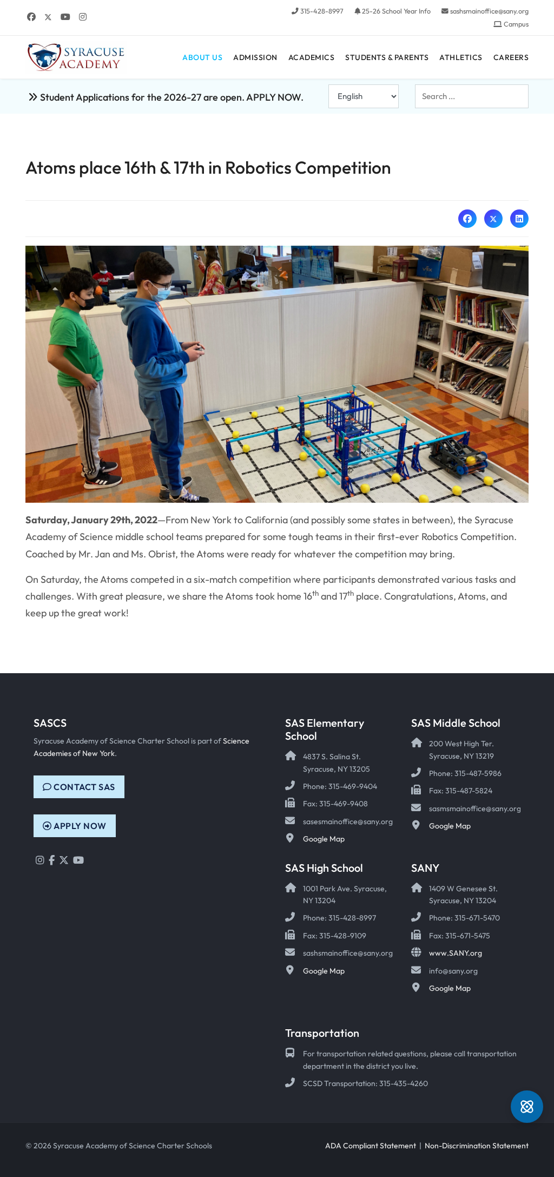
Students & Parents (386, 57)
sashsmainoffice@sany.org (489, 10)
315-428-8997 (322, 10)
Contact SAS (83, 786)
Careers (511, 57)
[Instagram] (83, 16)
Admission (255, 57)
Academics (311, 57)
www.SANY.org (455, 953)
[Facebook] (31, 16)
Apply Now (79, 825)
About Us (202, 57)
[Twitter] (48, 16)
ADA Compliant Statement (370, 1145)
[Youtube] (65, 16)
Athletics (461, 57)
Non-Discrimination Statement (477, 1145)
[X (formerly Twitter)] (493, 218)
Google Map (324, 839)
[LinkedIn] (519, 218)
